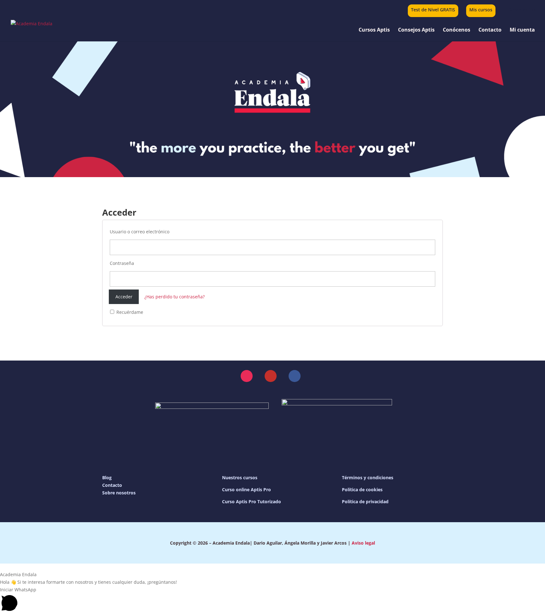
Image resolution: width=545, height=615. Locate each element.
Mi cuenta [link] (522, 30)
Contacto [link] (489, 30)
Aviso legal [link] (363, 543)
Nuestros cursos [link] (239, 478)
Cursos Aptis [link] (374, 30)
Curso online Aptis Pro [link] (246, 490)
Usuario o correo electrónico (139, 232)
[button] (247, 376)
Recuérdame (129, 312)
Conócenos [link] (456, 30)
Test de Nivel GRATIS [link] (433, 10)
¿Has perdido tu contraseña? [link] (174, 297)
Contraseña (122, 263)
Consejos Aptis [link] (416, 30)
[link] (518, 10)
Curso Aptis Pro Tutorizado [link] (251, 502)
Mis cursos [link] (480, 10)
